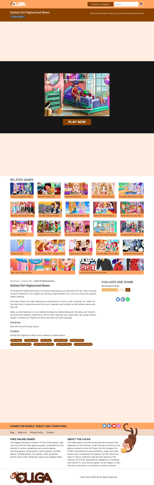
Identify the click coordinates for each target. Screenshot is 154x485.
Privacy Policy (36, 432)
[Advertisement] (77, 41)
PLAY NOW (77, 122)
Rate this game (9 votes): (111, 286)
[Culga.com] (18, 4)
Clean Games (16, 340)
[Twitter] (118, 299)
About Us (22, 432)
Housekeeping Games (83, 344)
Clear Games (46, 340)
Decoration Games (64, 344)
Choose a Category (100, 4)
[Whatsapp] (127, 299)
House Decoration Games (21, 344)
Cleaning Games (31, 340)
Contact (50, 432)
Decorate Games (77, 340)
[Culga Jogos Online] (31, 477)
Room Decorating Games (44, 344)
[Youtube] (114, 426)
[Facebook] (123, 299)
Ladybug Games (61, 340)
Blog (12, 432)
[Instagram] (119, 426)
